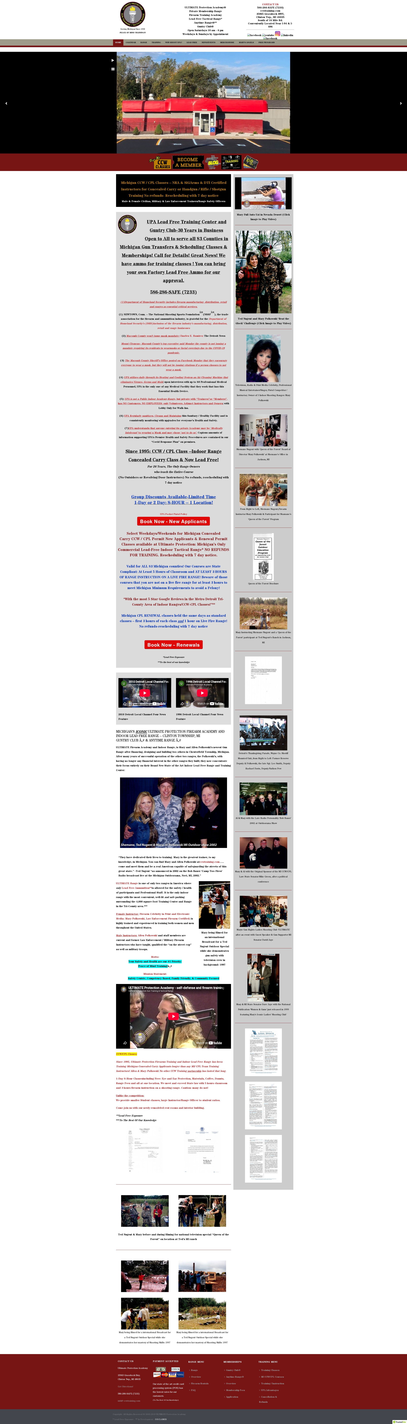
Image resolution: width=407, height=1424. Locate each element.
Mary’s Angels (246, 42)
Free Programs (267, 42)
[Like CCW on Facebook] (254, 35)
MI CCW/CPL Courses (272, 1377)
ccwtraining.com (270, 11)
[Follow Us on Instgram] (277, 35)
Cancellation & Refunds (268, 1399)
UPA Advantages (270, 1390)
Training (156, 42)
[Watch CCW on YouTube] (268, 35)
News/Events (208, 42)
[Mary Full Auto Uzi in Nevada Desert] (263, 193)
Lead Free (192, 42)
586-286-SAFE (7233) (270, 7)
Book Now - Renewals (173, 644)
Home (118, 42)
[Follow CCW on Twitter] (270, 38)
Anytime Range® (235, 1377)
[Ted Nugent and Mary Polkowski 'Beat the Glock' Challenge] (263, 271)
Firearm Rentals (200, 1383)
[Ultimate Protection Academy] (132, 14)
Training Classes (270, 1370)
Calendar (131, 42)
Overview (196, 1377)
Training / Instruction (272, 1383)
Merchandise (227, 42)
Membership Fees (235, 1390)
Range (144, 42)
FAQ (193, 1390)
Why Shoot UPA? (173, 42)
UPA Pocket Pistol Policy (173, 514)
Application (232, 1397)
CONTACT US (270, 4)
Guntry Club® (233, 1370)
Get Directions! (125, 1386)
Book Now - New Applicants (173, 521)
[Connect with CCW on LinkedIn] (287, 35)
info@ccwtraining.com (129, 1401)
